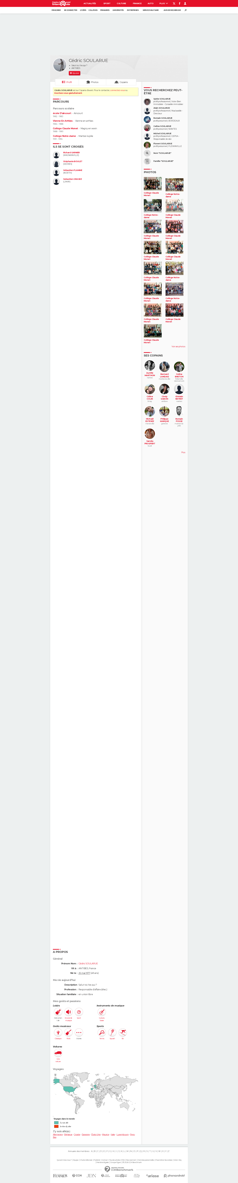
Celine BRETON (179, 375)
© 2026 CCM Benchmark (132, 1162)
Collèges (93, 10)
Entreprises (133, 10)
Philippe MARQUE (164, 420)
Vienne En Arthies (62, 121)
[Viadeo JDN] (137, 1175)
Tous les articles (114, 1160)
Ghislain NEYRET (179, 397)
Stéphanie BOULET (72, 161)
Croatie (77, 1134)
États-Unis (95, 1134)
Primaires (104, 10)
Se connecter (70, 10)
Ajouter (75, 73)
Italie (113, 1134)
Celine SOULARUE (162, 126)
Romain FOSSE (179, 420)
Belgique (68, 1134)
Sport (106, 3)
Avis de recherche (172, 10)
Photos (94, 82)
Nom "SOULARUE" (162, 153)
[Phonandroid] (174, 1175)
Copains (124, 82)
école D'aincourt (62, 113)
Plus (162, 3)
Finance (137, 3)
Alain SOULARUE (161, 108)
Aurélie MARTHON (150, 374)
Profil (69, 82)
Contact (105, 1160)
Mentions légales (103, 1162)
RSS (123, 1160)
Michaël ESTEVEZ (149, 420)
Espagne (86, 1134)
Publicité (97, 1160)
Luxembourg (122, 1134)
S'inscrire (56, 10)
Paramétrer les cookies (164, 1160)
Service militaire (151, 10)
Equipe (76, 1160)
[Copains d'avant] (121, 1175)
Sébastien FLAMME (72, 170)
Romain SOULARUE (162, 118)
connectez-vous (117, 90)
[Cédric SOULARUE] (60, 65)
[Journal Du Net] (91, 1175)
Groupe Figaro (115, 1162)
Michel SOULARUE (162, 133)
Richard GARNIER (71, 152)
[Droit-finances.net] (106, 1175)
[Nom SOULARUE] (147, 153)
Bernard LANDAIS (164, 375)
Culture (121, 3)
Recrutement (131, 1160)
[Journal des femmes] (60, 1175)
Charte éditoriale (86, 1160)
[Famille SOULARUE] (147, 161)
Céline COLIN (150, 397)
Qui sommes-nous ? (64, 1160)
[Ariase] (152, 1175)
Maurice (105, 1134)
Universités (118, 10)
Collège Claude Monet (65, 128)
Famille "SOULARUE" (163, 161)
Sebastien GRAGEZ (72, 179)
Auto (151, 3)
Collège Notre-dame (64, 136)
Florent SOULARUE (162, 143)
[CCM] (77, 1175)
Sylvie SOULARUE (162, 99)
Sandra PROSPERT (149, 442)
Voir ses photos (178, 346)
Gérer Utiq (177, 1160)
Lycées (83, 10)
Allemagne (58, 1134)
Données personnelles (146, 1160)
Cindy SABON (164, 397)
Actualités (90, 3)
